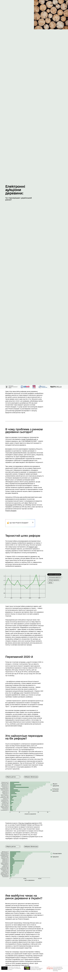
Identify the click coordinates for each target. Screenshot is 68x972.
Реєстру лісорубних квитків (28, 823)
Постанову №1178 (10, 505)
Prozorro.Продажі (10, 510)
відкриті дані (33, 547)
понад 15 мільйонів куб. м (29, 439)
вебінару (16, 693)
